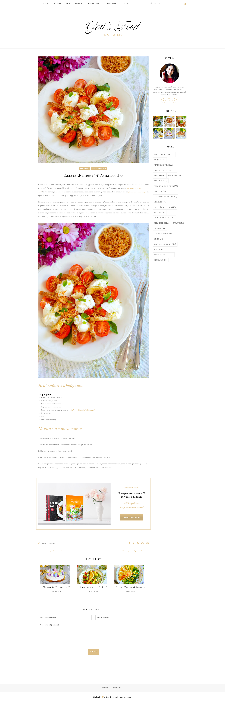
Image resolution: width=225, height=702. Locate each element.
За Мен (105, 688)
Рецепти (78, 4)
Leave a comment (48, 543)
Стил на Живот (111, 4)
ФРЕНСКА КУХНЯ (163, 255)
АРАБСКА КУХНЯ (163, 165)
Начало (45, 4)
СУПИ (158, 239)
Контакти (117, 688)
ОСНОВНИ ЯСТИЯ (164, 218)
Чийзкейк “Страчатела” (56, 587)
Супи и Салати (99, 168)
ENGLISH (126, 4)
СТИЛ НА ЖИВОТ (163, 233)
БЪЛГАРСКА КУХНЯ (164, 170)
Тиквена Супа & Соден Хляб (53, 551)
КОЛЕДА (159, 212)
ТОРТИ (159, 249)
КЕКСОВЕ (160, 202)
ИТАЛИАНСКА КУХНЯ (165, 197)
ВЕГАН (159, 175)
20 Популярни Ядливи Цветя (133, 551)
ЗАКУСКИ (160, 191)
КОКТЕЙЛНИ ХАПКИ (165, 207)
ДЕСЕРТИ (160, 181)
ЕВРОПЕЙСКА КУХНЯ (166, 186)
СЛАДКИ (159, 228)
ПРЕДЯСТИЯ (161, 223)
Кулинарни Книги (62, 4)
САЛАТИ (178, 223)
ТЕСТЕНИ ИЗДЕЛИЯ (165, 244)
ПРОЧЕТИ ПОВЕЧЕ (131, 517)
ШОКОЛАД (160, 260)
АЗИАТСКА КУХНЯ (164, 154)
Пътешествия (93, 4)
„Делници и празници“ (137, 192)
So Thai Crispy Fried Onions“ (83, 410)
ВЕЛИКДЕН (175, 175)
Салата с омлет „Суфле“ (93, 587)
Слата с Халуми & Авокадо (130, 587)
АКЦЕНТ (159, 160)
